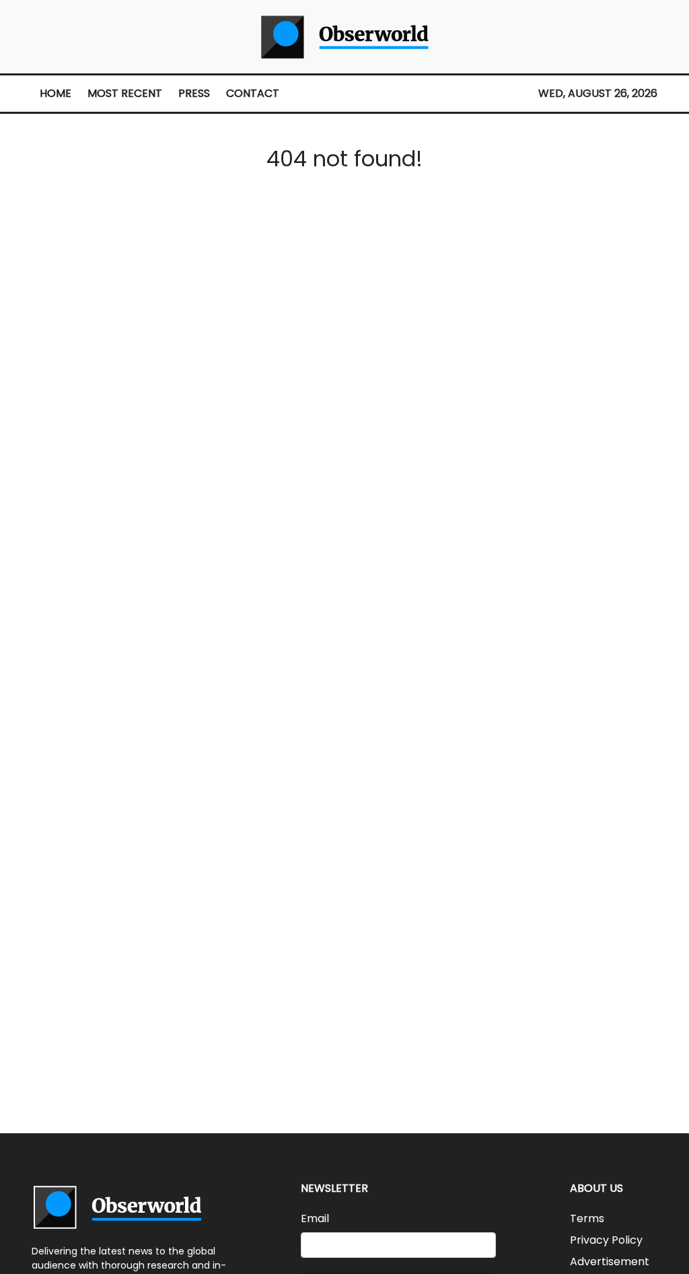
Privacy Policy (606, 1240)
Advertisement (609, 1261)
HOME (55, 93)
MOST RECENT (124, 93)
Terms (587, 1218)
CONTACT (252, 93)
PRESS (194, 93)
